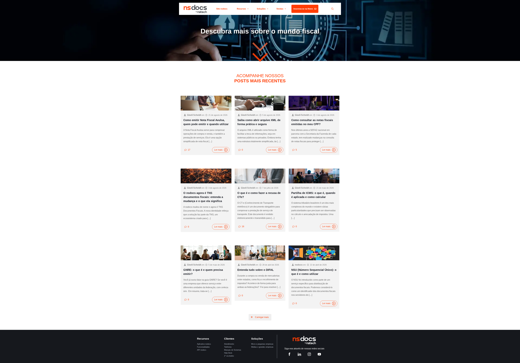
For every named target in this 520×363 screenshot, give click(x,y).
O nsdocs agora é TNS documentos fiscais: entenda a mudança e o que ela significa (203, 197)
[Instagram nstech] (309, 354)
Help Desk (228, 353)
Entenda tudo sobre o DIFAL (255, 269)
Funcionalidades (203, 347)
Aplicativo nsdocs (204, 344)
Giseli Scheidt (194, 115)
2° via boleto (229, 356)
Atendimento (229, 344)
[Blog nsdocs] (195, 9)
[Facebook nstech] (289, 354)
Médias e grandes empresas (262, 347)
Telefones (228, 347)
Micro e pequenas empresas (262, 344)
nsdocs (299, 265)
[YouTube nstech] (319, 354)
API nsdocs (201, 350)
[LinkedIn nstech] (299, 354)
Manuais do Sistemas (232, 350)
